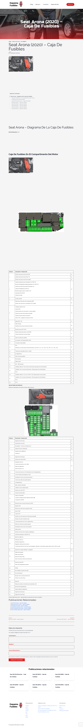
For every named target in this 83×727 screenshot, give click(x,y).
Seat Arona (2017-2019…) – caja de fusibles (20, 604)
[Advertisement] (41, 117)
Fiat (26, 712)
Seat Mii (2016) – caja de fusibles (19, 104)
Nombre (11, 644)
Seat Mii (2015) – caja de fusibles (19, 105)
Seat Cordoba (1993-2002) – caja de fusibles (20, 609)
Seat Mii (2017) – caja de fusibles (19, 102)
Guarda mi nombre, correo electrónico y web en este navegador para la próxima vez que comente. (34, 656)
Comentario (12, 635)
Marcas (37, 4)
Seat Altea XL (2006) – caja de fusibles (19, 605)
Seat (27, 715)
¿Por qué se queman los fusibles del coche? (47, 710)
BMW (27, 717)
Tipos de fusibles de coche (43, 711)
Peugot (27, 705)
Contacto (45, 4)
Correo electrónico (14, 650)
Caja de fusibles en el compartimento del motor (23, 98)
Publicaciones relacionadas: (18, 99)
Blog (31, 4)
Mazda (27, 709)
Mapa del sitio (55, 4)
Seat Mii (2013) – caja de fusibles (19, 108)
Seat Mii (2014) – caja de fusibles (19, 107)
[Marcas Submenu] (41, 4)
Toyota (27, 710)
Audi (26, 707)
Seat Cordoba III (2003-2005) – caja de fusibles (21, 608)
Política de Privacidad (63, 710)
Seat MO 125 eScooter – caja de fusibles (21, 101)
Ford (27, 713)
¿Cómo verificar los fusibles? (44, 708)
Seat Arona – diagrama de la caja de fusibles (21, 96)
